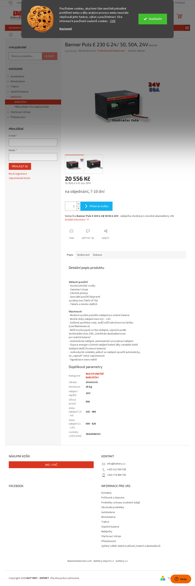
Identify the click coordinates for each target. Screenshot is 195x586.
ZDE (113, 21)
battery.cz (122, 561)
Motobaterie (18, 81)
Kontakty (106, 493)
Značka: (136, 51)
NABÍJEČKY (20, 102)
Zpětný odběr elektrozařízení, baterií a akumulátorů (130, 546)
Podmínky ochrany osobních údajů (120, 503)
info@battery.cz (116, 464)
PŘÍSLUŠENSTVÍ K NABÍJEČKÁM (31, 107)
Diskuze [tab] (97, 255)
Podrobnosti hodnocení (111, 51)
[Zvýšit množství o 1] (78, 204)
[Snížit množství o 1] (78, 208)
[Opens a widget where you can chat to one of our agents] (180, 579)
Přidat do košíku (99, 206)
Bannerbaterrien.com (80, 561)
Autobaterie (17, 76)
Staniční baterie (20, 92)
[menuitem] (15, 28)
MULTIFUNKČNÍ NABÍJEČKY (95, 375)
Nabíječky (16, 97)
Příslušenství (18, 117)
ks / (51, 464)
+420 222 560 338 (116, 469)
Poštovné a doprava (112, 498)
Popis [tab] (70, 255)
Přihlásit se (20, 166)
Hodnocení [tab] (83, 255)
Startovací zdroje (20, 112)
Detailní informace (75, 220)
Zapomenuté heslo (19, 178)
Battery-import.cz (104, 561)
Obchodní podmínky (112, 507)
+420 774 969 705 (116, 475)
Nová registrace (18, 174)
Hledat (49, 56)
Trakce (15, 87)
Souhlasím (155, 19)
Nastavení (65, 28)
